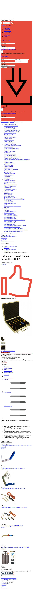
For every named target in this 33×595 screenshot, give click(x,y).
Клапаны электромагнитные (11, 158)
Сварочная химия (8, 190)
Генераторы (4, 238)
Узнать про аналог (5, 352)
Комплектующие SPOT (10, 221)
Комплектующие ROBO (10, 218)
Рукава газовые (8, 200)
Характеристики (8, 368)
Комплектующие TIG (9, 217)
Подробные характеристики (8, 351)
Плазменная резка (5, 235)
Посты (5, 204)
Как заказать (7, 28)
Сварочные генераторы (10, 133)
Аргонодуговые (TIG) (9, 127)
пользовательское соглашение (8, 49)
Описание (6, 366)
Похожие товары (5, 444)
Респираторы (7, 172)
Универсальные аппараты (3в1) (12, 130)
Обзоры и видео (8, 372)
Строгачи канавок (8, 147)
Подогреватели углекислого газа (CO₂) (14, 199)
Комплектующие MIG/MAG (11, 215)
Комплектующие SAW (10, 222)
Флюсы (6, 183)
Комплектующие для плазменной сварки (14, 220)
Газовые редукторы (9, 196)
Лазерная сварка (8, 138)
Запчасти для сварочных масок (12, 227)
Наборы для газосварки (10, 203)
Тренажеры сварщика (9, 164)
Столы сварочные (8, 162)
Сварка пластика (8, 141)
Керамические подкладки (10, 185)
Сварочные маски (8, 166)
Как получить (7, 31)
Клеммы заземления (9, 213)
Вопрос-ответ (8, 371)
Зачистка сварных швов (10, 137)
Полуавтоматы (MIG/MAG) (11, 126)
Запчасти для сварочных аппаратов (13, 231)
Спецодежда (7, 176)
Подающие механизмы (10, 144)
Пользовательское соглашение (8, 578)
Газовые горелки (8, 193)
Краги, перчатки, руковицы (11, 169)
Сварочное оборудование (7, 122)
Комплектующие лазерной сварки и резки (15, 225)
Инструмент (4, 239)
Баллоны (6, 192)
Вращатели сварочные (9, 151)
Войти (5, 36)
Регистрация (7, 35)
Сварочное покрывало (9, 173)
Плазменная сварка (9, 140)
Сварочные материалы (10, 186)
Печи (5, 161)
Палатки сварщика (9, 171)
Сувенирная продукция (10, 211)
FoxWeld (6, 250)
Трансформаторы (8, 134)
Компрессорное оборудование (8, 236)
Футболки (6, 210)
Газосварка (6, 207)
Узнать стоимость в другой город (9, 358)
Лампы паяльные (8, 201)
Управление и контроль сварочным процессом (16, 229)
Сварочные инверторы (10, 124)
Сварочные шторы (8, 175)
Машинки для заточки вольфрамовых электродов (17, 159)
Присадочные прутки (9, 182)
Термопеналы (7, 152)
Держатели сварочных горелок (12, 156)
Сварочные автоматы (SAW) (11, 131)
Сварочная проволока (9, 180)
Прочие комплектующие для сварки (13, 228)
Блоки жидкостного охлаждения (12, 145)
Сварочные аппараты (9, 142)
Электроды (7, 179)
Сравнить (3, 361)
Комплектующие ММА (10, 214)
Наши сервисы (7, 32)
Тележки (6, 149)
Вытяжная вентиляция (10, 155)
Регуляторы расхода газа (10, 197)
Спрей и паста (7, 187)
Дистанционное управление (11, 148)
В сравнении (4, 362)
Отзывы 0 (3, 264)
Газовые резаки (8, 194)
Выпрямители (7, 135)
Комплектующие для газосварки (12, 206)
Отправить (3, 107)
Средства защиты (8, 178)
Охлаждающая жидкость (10, 189)
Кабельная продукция (9, 224)
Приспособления (8, 165)
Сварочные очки (8, 168)
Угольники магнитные (10, 154)
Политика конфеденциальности (9, 579)
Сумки (5, 208)
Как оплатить (7, 29)
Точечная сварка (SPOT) (10, 128)
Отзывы (6, 369)
